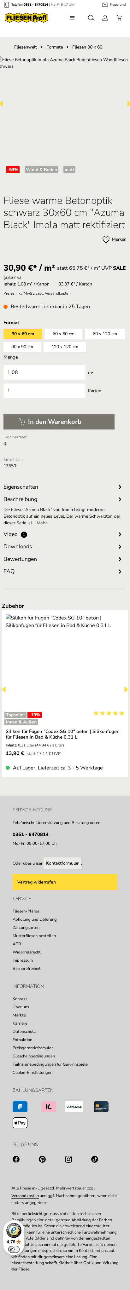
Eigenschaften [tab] (20, 487)
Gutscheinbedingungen (34, 1056)
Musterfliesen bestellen (34, 936)
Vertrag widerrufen (36, 882)
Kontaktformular (62, 863)
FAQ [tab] (9, 571)
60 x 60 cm (63, 334)
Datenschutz (24, 1031)
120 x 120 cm (64, 347)
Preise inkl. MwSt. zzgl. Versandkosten (37, 293)
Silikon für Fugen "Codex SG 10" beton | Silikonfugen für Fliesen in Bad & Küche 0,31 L (63, 734)
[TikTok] (104, 1160)
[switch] (14, 1249)
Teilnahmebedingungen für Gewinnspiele (50, 1064)
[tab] (63, 510)
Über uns (21, 1007)
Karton (94, 391)
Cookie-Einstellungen (32, 1072)
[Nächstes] (125, 689)
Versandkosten (25, 1196)
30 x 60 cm (23, 334)
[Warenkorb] (119, 17)
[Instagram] (78, 1160)
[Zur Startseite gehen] (26, 17)
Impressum (23, 960)
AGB (17, 944)
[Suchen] (91, 17)
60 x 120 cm (105, 334)
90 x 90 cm (22, 347)
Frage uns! (118, 4)
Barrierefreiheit (27, 968)
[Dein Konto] (105, 17)
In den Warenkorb (54, 422)
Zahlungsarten (26, 927)
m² (90, 373)
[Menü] (72, 17)
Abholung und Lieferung (35, 919)
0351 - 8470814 (36, 4)
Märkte (19, 1015)
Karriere (20, 1023)
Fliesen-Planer (26, 911)
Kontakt (20, 999)
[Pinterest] (52, 1160)
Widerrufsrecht (27, 952)
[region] (65, 689)
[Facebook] (26, 1160)
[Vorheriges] (4, 689)
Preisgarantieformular (33, 1048)
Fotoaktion (22, 1040)
